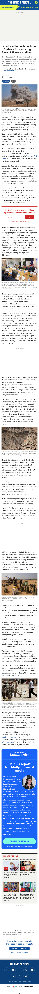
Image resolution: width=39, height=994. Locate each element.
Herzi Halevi (31, 932)
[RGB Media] (15, 986)
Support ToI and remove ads (29, 7)
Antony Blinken (6, 932)
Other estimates (8, 742)
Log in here (25, 952)
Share (7, 81)
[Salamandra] (29, 986)
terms (27, 221)
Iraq (3, 934)
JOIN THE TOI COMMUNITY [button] (19, 948)
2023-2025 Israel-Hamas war (13, 934)
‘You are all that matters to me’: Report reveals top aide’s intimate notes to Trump (11, 875)
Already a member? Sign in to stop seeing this (19, 846)
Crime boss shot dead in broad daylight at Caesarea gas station (27, 874)
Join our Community (8, 7)
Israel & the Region (14, 931)
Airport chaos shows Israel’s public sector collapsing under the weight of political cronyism (11, 897)
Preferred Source (9, 70)
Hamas (22, 931)
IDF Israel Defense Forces (19, 932)
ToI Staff (6, 76)
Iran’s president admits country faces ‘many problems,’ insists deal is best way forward (27, 896)
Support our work (19, 841)
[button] (36, 2)
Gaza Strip (28, 931)
